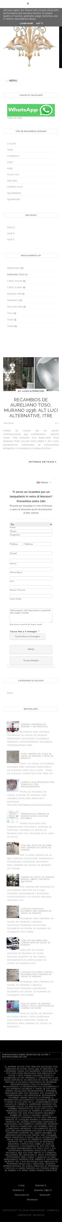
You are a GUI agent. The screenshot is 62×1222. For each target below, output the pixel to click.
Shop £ (10, 239)
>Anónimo (8, 423)
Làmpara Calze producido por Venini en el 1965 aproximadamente (37, 784)
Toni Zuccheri (14, 307)
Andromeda (13, 268)
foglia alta (13, 175)
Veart (10, 150)
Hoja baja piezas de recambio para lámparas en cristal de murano (36, 847)
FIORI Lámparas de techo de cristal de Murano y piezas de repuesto (37, 756)
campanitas (13, 156)
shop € (10, 233)
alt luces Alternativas (31, 391)
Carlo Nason (14, 281)
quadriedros (14, 193)
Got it (39, 23)
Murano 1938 (14, 294)
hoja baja (12, 181)
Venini (10, 326)
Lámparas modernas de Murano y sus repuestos (34, 725)
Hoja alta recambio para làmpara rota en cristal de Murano (35, 942)
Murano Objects (43, 1190)
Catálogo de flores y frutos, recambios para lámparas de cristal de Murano (37, 974)
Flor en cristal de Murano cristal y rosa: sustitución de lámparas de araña (37, 1006)
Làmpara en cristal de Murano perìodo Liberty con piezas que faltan (37, 879)
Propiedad (32, 1200)
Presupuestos (22, 1195)
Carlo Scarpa (14, 287)
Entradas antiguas (42, 462)
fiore (10, 168)
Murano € (40, 1185)
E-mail (21, 1185)
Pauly (10, 693)
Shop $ (10, 227)
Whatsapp (45, 1195)
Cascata (11, 144)
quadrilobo (13, 199)
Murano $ (18, 1190)
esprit (10, 162)
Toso (10, 313)
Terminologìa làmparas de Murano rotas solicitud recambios (35, 816)
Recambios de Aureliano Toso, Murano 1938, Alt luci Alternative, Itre (31, 407)
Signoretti (13, 300)
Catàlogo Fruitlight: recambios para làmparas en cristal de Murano (36, 911)
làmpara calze (15, 187)
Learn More (26, 23)
